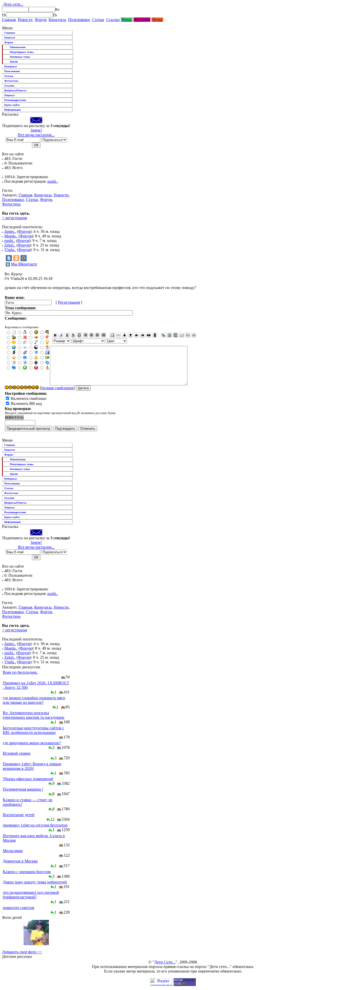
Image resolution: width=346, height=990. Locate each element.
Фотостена (11, 80)
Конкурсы (57, 19)
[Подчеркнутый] (67, 335)
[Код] (193, 335)
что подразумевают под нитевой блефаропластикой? (31, 894)
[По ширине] (103, 335)
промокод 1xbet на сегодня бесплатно (35, 825)
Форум (41, 19)
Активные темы (20, 56)
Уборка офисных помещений (28, 779)
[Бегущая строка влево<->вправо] (148, 335)
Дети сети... (12, 4)
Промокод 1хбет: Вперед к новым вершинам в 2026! (32, 766)
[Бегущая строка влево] (136, 335)
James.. (10, 231)
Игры (157, 19)
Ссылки (113, 19)
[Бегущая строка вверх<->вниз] (154, 335)
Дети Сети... (165, 962)
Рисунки (141, 19)
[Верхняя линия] (79, 335)
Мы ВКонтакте (24, 264)
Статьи (98, 19)
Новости (25, 19)
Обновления (18, 47)
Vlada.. (10, 249)
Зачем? (36, 130)
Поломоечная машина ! (23, 789)
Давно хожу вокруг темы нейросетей (35, 882)
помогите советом (18, 907)
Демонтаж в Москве (20, 861)
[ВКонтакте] (9, 258)
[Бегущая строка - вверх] (130, 335)
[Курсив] (61, 335)
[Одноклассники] (16, 258)
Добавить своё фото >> (22, 952)
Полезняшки (79, 19)
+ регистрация (14, 218)
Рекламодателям (15, 100)
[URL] (163, 335)
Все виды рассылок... (36, 135)
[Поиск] (4, 15)
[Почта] (181, 335)
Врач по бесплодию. (20, 672)
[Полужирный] (54, 335)
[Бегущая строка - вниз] (124, 335)
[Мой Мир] (24, 258)
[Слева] (97, 335)
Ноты (126, 19)
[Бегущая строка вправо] (142, 335)
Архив (14, 61)
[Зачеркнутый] (73, 335)
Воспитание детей (18, 815)
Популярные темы (22, 52)
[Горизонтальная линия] (118, 335)
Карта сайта (12, 105)
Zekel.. (9, 245)
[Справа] (85, 335)
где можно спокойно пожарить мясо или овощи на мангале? (34, 700)
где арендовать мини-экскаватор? (32, 743)
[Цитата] (187, 335)
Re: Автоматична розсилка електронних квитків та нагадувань (33, 715)
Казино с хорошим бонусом (27, 872)
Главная (9, 19)
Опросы (9, 95)
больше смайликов (57, 388)
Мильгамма (13, 851)
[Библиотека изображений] (175, 335)
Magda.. (10, 236)
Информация (12, 109)
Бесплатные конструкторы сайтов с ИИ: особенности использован (33, 730)
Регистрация (69, 302)
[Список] (112, 335)
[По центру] (91, 335)
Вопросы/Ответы (15, 90)
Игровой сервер (16, 753)
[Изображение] (169, 335)
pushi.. (52, 181)
